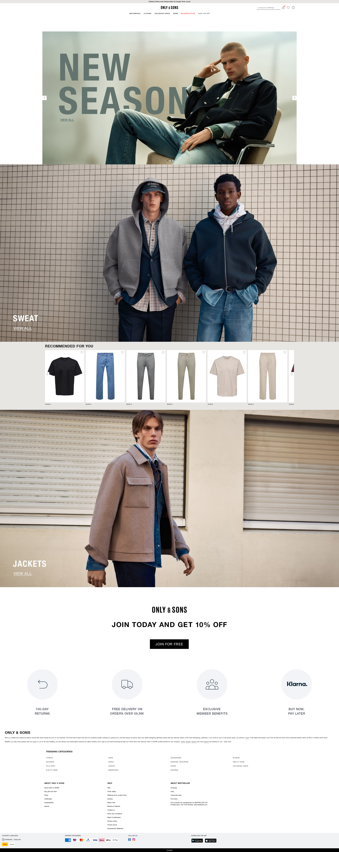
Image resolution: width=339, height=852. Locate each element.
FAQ (108, 788)
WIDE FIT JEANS (238, 762)
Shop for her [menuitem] (204, 13)
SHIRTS (111, 762)
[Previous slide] (44, 98)
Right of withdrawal (114, 817)
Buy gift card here (50, 791)
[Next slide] (294, 98)
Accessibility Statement (115, 828)
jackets (188, 742)
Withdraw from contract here (117, 795)
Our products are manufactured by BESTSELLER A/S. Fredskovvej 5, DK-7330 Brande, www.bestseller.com (189, 804)
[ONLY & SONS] (169, 9)
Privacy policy (112, 821)
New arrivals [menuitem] (134, 13)
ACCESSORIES (176, 758)
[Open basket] (293, 7)
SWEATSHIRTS (113, 770)
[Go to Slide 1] (167, 161)
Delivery (110, 799)
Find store (174, 799)
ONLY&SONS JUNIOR (240, 766)
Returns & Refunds (113, 806)
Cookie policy (112, 825)
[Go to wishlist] (288, 8)
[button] (64, 376)
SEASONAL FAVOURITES (179, 762)
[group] (64, 379)
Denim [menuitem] (175, 13)
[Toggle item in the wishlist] (82, 352)
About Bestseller (180, 783)
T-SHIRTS (49, 758)
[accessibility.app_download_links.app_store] (211, 840)
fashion (206, 742)
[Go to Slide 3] (173, 161)
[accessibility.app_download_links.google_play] (198, 840)
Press (46, 795)
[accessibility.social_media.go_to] (129, 840)
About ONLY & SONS (54, 783)
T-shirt (247, 738)
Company (174, 788)
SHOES (173, 766)
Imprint (46, 806)
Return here (111, 803)
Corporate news (176, 795)
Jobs (172, 791)
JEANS (110, 758)
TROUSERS (50, 762)
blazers (194, 742)
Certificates (48, 799)
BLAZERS (236, 758)
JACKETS (111, 766)
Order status (111, 791)
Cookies (169, 850)
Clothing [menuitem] (147, 13)
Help (109, 783)
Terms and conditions (114, 814)
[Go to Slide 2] (170, 161)
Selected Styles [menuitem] (188, 13)
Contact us (111, 810)
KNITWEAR (174, 770)
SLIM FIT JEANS (52, 770)
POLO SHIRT (50, 766)
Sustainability (48, 803)
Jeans (183, 742)
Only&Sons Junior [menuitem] (162, 13)
